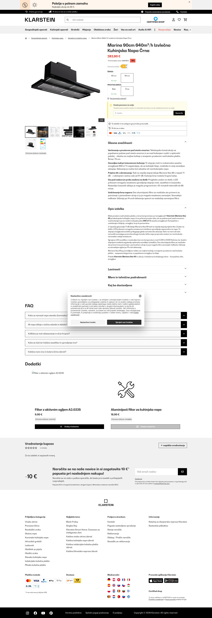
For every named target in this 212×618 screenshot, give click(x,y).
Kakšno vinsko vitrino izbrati (79, 536)
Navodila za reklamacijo (118, 541)
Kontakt (183, 12)
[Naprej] (190, 30)
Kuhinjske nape (58, 38)
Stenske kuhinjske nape (36, 557)
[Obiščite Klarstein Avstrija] (113, 579)
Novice (177, 29)
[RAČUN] (173, 20)
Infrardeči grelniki (33, 541)
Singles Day (71, 525)
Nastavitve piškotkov (158, 525)
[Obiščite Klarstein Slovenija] (123, 596)
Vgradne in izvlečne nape (77, 38)
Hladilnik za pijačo (33, 549)
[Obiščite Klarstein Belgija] (108, 596)
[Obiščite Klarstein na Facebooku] (35, 613)
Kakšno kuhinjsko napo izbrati (80, 540)
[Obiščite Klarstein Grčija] (128, 597)
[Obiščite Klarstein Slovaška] (118, 585)
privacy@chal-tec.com (162, 483)
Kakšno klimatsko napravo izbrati (81, 551)
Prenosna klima (32, 525)
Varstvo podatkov (73, 612)
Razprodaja (164, 29)
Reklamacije (113, 533)
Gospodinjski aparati (39, 38)
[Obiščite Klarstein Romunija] (118, 591)
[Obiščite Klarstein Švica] (118, 579)
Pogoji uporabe (170, 599)
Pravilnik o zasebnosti (156, 599)
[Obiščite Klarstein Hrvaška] (113, 591)
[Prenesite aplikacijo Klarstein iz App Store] (156, 580)
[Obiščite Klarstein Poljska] (108, 591)
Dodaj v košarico (71, 427)
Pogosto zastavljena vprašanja (157, 12)
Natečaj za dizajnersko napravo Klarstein (168, 522)
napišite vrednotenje (174, 445)
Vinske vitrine (31, 522)
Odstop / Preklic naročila (119, 537)
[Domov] (28, 38)
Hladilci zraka (31, 553)
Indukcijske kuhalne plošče (37, 561)
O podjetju (117, 612)
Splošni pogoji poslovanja (97, 612)
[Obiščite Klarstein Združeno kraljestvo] (113, 585)
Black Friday (72, 522)
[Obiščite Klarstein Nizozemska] (113, 596)
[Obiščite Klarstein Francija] (123, 579)
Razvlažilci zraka (33, 529)
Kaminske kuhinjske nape (36, 537)
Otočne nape (31, 533)
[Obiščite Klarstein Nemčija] (108, 579)
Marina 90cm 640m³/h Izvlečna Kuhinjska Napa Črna (111, 38)
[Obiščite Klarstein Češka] (123, 585)
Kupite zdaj (155, 5)
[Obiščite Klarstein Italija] (128, 579)
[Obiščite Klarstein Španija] (108, 585)
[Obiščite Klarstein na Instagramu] (27, 613)
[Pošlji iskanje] (68, 19)
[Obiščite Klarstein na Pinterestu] (51, 613)
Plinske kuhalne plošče (35, 565)
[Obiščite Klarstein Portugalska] (118, 596)
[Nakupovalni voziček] (185, 20)
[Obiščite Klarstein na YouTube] (43, 613)
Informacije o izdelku (113, 66)
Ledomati (29, 545)
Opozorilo (179, 113)
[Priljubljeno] (179, 20)
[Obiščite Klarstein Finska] (128, 591)
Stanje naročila (114, 529)
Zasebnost (138, 479)
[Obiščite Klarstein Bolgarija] (123, 591)
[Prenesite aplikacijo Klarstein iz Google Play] (171, 580)
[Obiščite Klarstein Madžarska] (128, 585)
